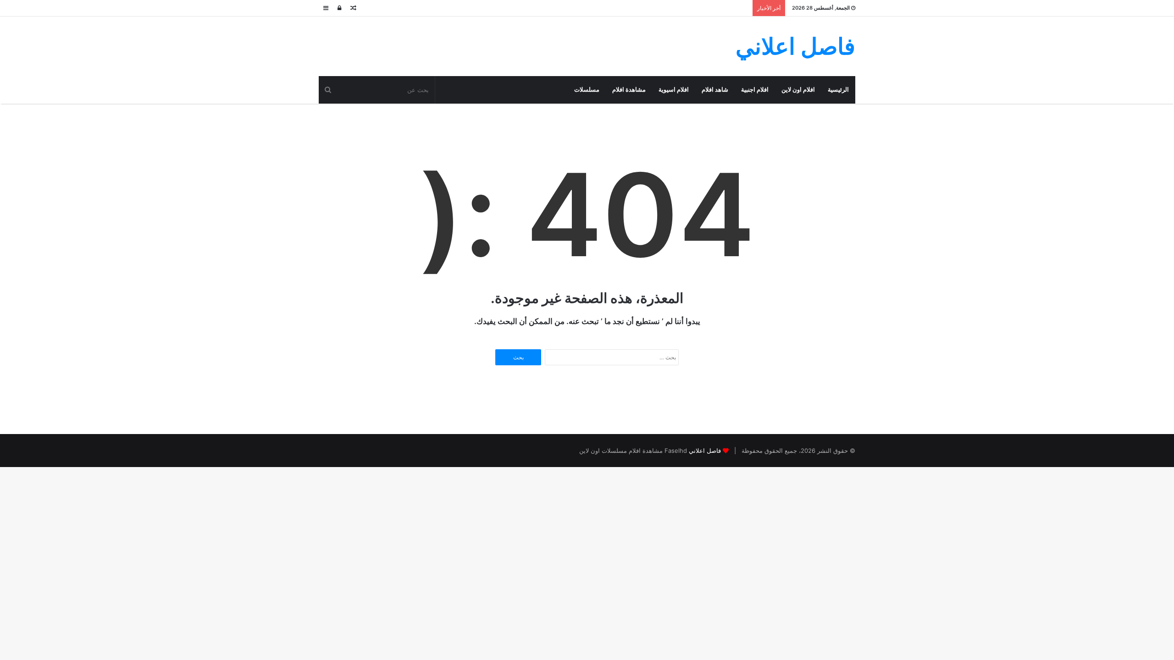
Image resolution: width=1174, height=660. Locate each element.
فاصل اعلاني (705, 450)
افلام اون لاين (798, 89)
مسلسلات (586, 89)
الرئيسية (838, 89)
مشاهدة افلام (629, 89)
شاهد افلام (715, 89)
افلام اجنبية (755, 89)
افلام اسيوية (674, 89)
